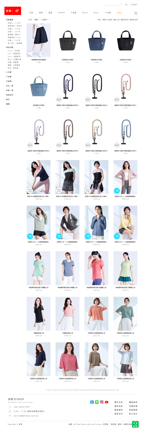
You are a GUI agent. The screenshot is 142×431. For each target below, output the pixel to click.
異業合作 (118, 414)
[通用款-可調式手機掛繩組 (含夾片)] (67, 102)
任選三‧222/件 (13, 29)
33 (98, 390)
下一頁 (116, 390)
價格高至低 (125, 20)
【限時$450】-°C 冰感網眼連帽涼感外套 (127, 196)
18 (73, 390)
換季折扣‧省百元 (14, 26)
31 (95, 390)
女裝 (31, 13)
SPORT (61, 13)
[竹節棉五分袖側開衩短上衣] (96, 330)
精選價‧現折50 (13, 34)
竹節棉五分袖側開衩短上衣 (96, 333)
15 (68, 390)
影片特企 (133, 414)
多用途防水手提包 (67, 60)
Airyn (96, 13)
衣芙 (30, 20)
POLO (85, 13)
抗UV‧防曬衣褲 (13, 59)
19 (75, 390)
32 (97, 390)
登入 (126, 4)
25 (85, 390)
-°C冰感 (107, 13)
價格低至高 (134, 20)
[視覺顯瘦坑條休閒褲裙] (38, 57)
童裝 (50, 13)
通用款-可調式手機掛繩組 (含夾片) (67, 105)
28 (90, 390)
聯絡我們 (118, 410)
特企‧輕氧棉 (12, 68)
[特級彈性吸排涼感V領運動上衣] (38, 284)
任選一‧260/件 (13, 32)
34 (100, 390)
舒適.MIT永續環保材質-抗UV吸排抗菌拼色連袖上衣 (43, 196)
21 (78, 390)
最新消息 (118, 406)
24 (83, 390)
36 (103, 390)
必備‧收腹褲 (12, 62)
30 (93, 390)
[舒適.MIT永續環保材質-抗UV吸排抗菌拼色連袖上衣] (38, 193)
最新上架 (116, 20)
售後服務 (133, 410)
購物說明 (133, 402)
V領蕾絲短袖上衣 (38, 333)
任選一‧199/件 (13, 40)
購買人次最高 (107, 20)
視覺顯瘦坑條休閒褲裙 (38, 60)
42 (113, 390)
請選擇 (44, 20)
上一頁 (48, 390)
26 (87, 390)
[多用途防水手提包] (67, 57)
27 (88, 390)
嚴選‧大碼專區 (13, 65)
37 (105, 390)
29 (92, 390)
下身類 (73, 13)
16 (70, 390)
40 (110, 390)
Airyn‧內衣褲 (13, 51)
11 (61, 390)
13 (65, 390)
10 (60, 390)
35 (102, 390)
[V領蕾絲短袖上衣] (38, 330)
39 (108, 390)
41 (112, 390)
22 (80, 390)
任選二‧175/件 (13, 23)
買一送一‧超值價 (14, 43)
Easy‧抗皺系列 (13, 56)
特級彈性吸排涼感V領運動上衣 (38, 287)
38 (107, 390)
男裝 (41, 13)
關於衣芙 (118, 402)
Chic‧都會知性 (13, 53)
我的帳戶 (134, 4)
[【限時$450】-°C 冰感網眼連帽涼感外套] (125, 193)
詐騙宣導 (133, 406)
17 (71, 390)
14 (66, 390)
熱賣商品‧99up (13, 37)
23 (82, 390)
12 (63, 390)
